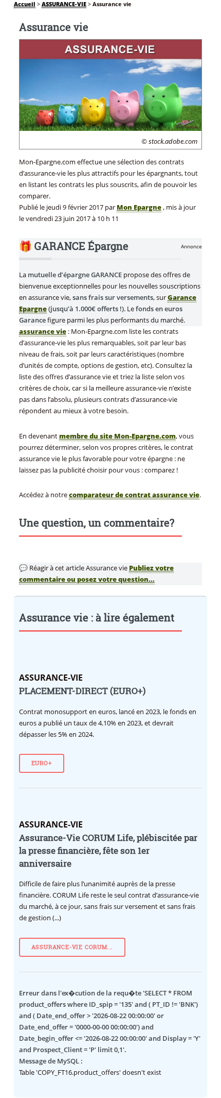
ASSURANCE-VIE (64, 4)
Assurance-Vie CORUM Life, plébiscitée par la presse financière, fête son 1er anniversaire (108, 850)
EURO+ (41, 763)
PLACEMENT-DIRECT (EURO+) (82, 691)
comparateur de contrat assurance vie (134, 494)
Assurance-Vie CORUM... (72, 947)
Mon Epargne (139, 207)
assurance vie (42, 331)
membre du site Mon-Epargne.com (117, 436)
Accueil (24, 4)
